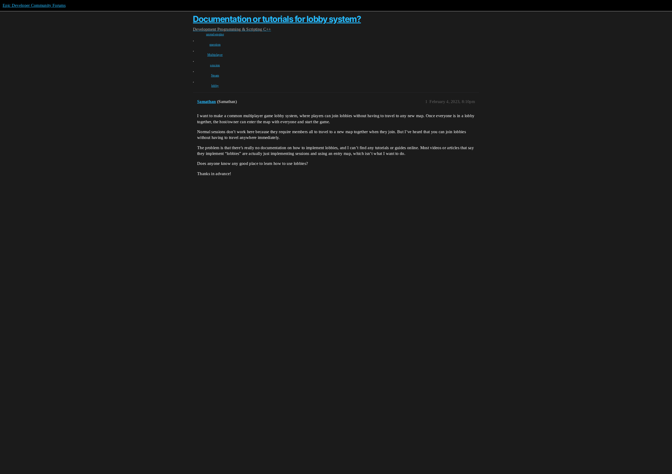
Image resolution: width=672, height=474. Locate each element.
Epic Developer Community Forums (34, 5)
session (215, 65)
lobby (215, 86)
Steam (215, 75)
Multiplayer (215, 55)
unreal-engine (215, 34)
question (215, 44)
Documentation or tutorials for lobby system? (277, 19)
